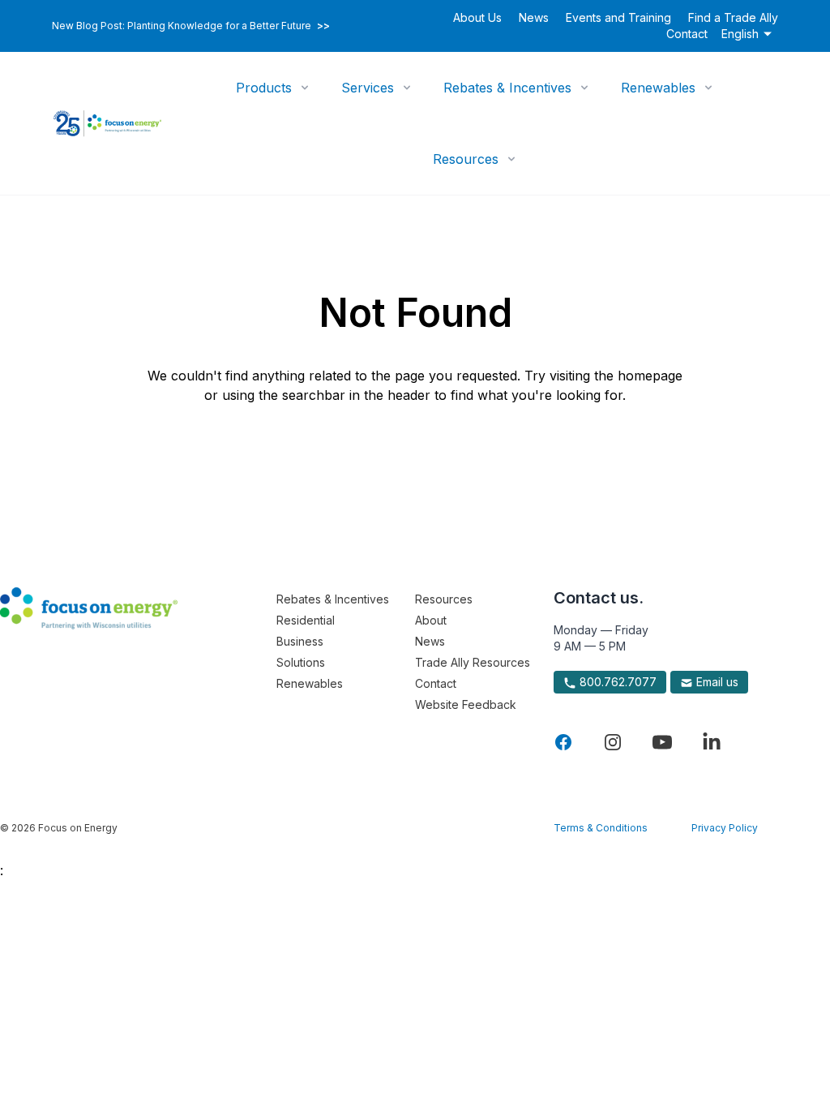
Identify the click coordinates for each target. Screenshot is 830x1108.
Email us (715, 682)
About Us (477, 17)
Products (264, 87)
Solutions (300, 662)
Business (299, 641)
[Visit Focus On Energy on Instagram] (612, 742)
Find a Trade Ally (733, 17)
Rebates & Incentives (507, 87)
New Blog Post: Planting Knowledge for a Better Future (191, 26)
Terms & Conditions (601, 828)
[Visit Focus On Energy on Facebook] (563, 742)
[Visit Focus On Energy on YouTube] (662, 742)
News (534, 17)
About (431, 620)
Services (367, 87)
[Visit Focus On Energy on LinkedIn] (711, 742)
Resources (465, 159)
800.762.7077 (616, 682)
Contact (687, 34)
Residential (305, 620)
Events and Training (618, 17)
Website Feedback (465, 704)
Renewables (658, 87)
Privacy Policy (724, 828)
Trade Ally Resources (472, 662)
